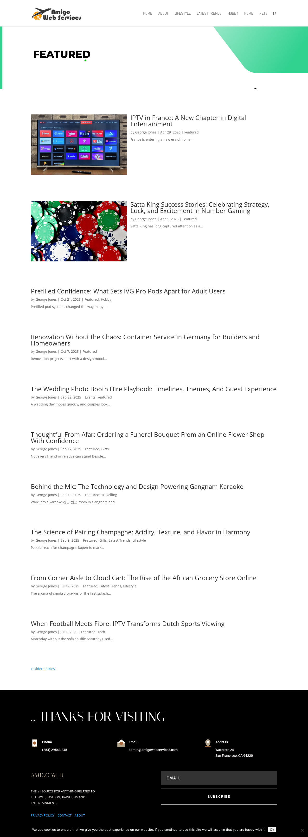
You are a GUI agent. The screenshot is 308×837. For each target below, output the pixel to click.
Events (90, 397)
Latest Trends (209, 14)
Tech (101, 632)
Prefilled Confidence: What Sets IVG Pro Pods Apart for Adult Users (128, 291)
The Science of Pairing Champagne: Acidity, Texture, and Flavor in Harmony (140, 532)
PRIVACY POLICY (42, 815)
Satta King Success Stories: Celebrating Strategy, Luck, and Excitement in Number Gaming (200, 207)
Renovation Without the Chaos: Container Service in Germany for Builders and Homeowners (145, 339)
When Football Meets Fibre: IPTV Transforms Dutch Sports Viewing (128, 623)
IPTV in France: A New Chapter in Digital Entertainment (188, 120)
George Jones (145, 132)
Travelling (109, 494)
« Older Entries (43, 668)
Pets (263, 14)
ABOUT (80, 815)
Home (147, 14)
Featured (191, 132)
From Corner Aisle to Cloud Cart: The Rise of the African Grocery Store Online (144, 577)
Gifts (105, 449)
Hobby (233, 14)
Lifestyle (182, 14)
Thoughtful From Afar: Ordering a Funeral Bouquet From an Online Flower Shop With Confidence (147, 437)
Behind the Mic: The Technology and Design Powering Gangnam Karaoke (137, 486)
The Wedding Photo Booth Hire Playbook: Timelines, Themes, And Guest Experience (154, 389)
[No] (302, 830)
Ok (272, 829)
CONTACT (64, 815)
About (163, 14)
